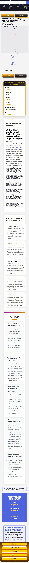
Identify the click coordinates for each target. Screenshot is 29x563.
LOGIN (8, 15)
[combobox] (13, 2)
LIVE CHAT (15, 559)
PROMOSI (15, 543)
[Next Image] (26, 39)
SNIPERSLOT (19, 147)
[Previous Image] (2, 39)
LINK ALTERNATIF (15, 547)
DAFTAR (21, 15)
